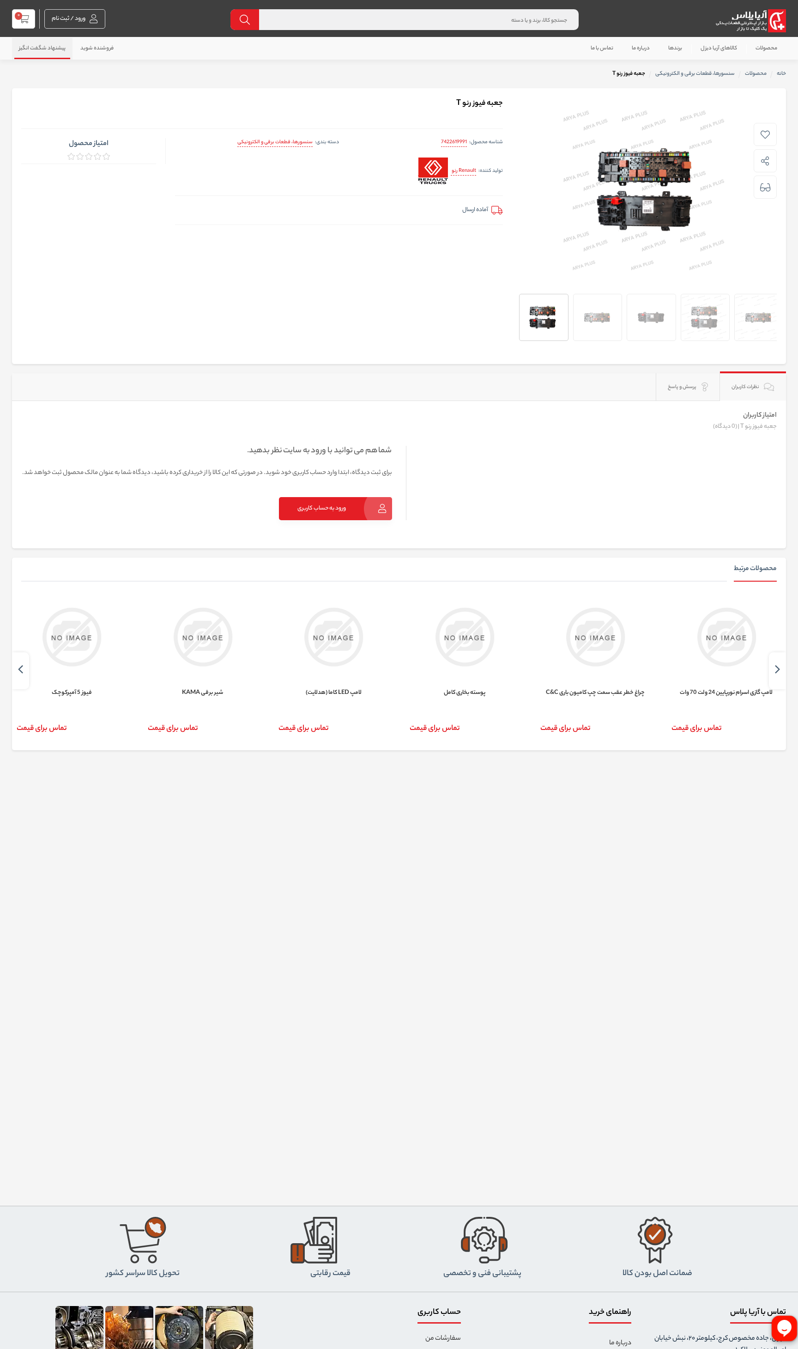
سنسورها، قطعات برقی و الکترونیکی (275, 142)
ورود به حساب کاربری (321, 508)
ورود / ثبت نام (69, 19)
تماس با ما (602, 48)
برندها (675, 48)
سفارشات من (443, 1338)
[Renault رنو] (433, 171)
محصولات (766, 48)
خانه (781, 74)
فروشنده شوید (97, 48)
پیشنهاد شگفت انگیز (42, 48)
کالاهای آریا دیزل (719, 48)
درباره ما (641, 48)
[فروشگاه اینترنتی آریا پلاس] (750, 20)
